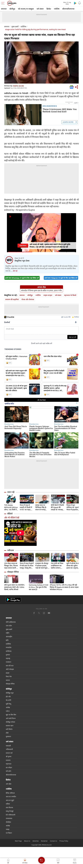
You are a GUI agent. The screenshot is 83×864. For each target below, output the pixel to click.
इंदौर (7, 640)
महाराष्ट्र (8, 658)
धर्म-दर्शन (8, 771)
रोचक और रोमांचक (28, 299)
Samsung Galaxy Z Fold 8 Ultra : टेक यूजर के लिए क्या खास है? (38, 587)
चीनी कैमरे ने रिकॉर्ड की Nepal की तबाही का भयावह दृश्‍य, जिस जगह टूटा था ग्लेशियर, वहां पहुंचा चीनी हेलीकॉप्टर (57, 507)
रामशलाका (9, 818)
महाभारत (8, 764)
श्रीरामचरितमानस (68, 8)
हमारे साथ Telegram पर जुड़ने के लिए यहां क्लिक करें (61, 278)
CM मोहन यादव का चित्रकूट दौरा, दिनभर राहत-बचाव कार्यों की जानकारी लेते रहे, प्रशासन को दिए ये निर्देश (11, 565)
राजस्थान (8, 662)
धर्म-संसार (40, 8)
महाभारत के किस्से (70, 295)
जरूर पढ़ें (10, 492)
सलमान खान (9, 726)
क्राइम (7, 673)
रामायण (8, 760)
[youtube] (44, 613)
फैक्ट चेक (9, 676)
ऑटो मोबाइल (10, 669)
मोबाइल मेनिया (13, 571)
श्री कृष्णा (8, 756)
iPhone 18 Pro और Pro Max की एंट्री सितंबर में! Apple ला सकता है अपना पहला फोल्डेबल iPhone (64, 587)
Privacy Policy (63, 841)
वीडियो (10, 513)
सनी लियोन (9, 729)
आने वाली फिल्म (11, 718)
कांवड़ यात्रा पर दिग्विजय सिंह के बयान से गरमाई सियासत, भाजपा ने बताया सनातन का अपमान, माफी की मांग (41, 507)
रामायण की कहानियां (12, 299)
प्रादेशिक (23, 26)
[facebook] (34, 613)
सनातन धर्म (9, 753)
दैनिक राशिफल (10, 793)
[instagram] (49, 613)
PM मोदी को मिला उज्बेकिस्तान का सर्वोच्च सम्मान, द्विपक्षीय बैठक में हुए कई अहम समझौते (57, 565)
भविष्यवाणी (9, 749)
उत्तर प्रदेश (9, 625)
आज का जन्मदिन (11, 796)
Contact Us (53, 841)
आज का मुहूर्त (10, 800)
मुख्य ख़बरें (14, 26)
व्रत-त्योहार (9, 767)
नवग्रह (7, 829)
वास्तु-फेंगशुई (9, 811)
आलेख (8, 707)
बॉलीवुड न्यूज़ (10, 693)
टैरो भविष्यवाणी (10, 815)
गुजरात (8, 655)
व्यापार (8, 680)
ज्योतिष (56, 8)
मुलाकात (8, 736)
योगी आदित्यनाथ (11, 622)
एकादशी (8, 746)
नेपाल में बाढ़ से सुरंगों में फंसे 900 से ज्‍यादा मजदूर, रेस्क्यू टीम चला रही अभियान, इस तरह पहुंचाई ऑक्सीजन (27, 565)
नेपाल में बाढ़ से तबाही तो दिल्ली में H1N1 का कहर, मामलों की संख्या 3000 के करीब (26, 507)
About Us (27, 841)
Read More (23, 245)
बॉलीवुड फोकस (10, 722)
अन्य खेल (8, 784)
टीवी (7, 733)
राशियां (8, 804)
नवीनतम (10, 550)
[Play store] (75, 3)
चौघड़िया (8, 822)
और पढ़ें (15, 271)
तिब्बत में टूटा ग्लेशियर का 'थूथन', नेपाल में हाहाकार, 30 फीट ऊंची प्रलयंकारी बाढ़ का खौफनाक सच (72, 507)
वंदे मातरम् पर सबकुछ (26, 8)
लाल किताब (9, 807)
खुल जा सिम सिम (11, 715)
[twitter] (39, 613)
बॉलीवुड (12, 8)
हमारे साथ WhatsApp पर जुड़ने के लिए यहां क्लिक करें (22, 278)
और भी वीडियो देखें (11, 517)
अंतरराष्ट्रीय (9, 636)
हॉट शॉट (8, 696)
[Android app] (13, 599)
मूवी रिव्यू (8, 704)
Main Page (18, 841)
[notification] (79, 3)
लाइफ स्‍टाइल (47, 295)
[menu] (3, 3)
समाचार (4, 8)
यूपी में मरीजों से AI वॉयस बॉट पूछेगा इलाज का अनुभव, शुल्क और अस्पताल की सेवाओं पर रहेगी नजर (73, 565)
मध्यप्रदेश (8, 647)
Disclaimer (44, 841)
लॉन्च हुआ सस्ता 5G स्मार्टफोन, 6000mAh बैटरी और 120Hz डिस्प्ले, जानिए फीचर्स (14, 587)
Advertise (36, 841)
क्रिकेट (48, 8)
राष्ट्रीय (7, 633)
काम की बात (10, 666)
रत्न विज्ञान (9, 833)
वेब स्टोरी (8, 700)
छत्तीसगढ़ (8, 651)
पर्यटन (8, 711)
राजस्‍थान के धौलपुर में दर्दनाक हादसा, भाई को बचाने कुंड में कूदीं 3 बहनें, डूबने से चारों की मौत (42, 565)
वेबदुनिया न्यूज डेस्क (18, 86)
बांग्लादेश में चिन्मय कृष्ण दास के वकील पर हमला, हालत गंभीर (41, 290)
